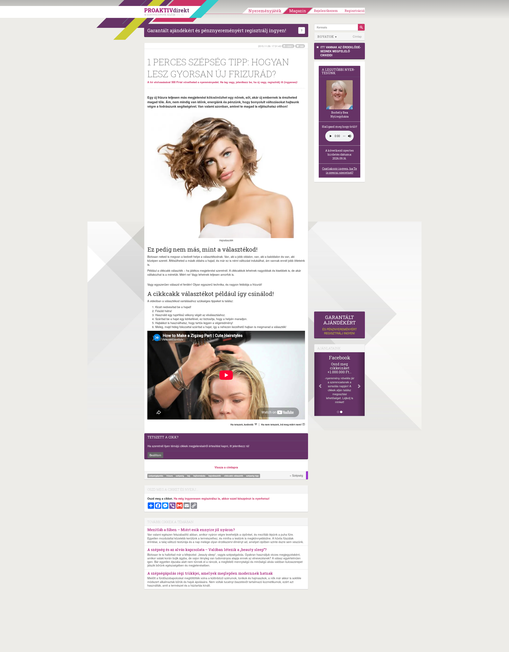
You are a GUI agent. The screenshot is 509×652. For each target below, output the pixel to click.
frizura (169, 475)
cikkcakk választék (234, 475)
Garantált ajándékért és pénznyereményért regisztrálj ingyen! (216, 30)
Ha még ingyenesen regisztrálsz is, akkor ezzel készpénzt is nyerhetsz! (222, 498)
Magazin (297, 10)
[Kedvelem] (255, 424)
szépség (180, 475)
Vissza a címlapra (226, 467)
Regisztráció (354, 11)
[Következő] (361, 384)
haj (189, 475)
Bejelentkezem (326, 11)
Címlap (357, 36)
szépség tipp (252, 475)
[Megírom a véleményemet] (303, 424)
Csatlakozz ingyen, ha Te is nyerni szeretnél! (339, 170)
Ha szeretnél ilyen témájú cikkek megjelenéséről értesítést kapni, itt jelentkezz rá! (198, 446)
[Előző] (318, 384)
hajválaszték (214, 475)
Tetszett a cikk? (163, 437)
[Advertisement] (339, 248)
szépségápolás (156, 475)
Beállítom (155, 455)
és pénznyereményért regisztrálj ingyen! (339, 325)
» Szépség (296, 475)
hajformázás (199, 475)
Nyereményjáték (265, 10)
